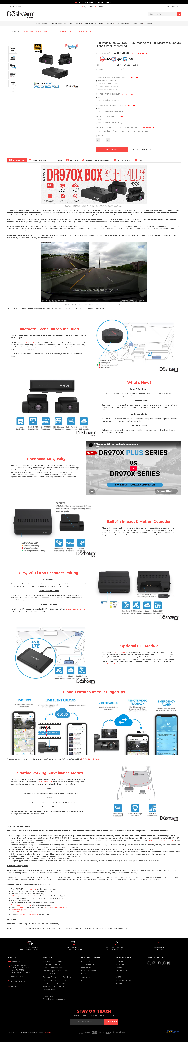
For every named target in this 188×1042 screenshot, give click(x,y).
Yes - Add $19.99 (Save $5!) (109, 100)
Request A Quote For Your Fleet (55, 971)
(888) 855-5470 (17, 977)
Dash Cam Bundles (93, 23)
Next (13, 90)
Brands (110, 23)
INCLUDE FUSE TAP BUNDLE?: (114, 94)
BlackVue (119, 961)
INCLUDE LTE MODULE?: (112, 116)
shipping (33, 889)
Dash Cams (41, 23)
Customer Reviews (50, 993)
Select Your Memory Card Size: (117, 77)
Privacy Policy (48, 996)
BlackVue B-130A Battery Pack (161, 840)
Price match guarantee (20, 910)
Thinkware (120, 964)
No (99, 97)
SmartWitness (121, 971)
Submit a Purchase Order (52, 968)
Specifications (38, 160)
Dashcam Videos (49, 990)
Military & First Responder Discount (56, 980)
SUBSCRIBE (111, 1022)
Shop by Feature (58, 23)
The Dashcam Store (123, 980)
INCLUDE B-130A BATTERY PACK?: (116, 105)
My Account (87, 7)
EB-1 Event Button (28, 342)
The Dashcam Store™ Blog (53, 987)
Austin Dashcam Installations (54, 999)
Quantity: (100, 136)
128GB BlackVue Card (108, 83)
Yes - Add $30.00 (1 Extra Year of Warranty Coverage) (123, 131)
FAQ (138, 160)
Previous (12, 43)
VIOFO (118, 977)
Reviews (72, 160)
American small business (29, 914)
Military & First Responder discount (24, 912)
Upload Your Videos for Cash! (54, 983)
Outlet (83, 980)
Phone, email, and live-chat (21, 905)
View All (119, 983)
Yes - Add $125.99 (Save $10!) (110, 123)
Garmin (119, 968)
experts (21, 907)
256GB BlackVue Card (108, 86)
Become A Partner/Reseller (53, 974)
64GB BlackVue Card (107, 81)
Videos (56, 160)
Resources (137, 23)
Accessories (123, 23)
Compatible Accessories (95, 160)
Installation (122, 160)
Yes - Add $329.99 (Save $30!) (110, 111)
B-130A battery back (44, 782)
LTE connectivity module (75, 609)
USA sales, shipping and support (23, 896)
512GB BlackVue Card (108, 89)
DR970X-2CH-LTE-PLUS (111, 664)
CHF (158, 7)
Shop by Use (75, 23)
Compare (100, 7)
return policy (41, 900)
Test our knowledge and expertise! (56, 907)
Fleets (149, 23)
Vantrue (119, 974)
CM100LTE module (118, 652)
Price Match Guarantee (52, 964)
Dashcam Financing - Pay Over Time (57, 977)
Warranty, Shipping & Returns (54, 961)
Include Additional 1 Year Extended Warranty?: (126, 128)
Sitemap (48, 1032)
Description (17, 160)
